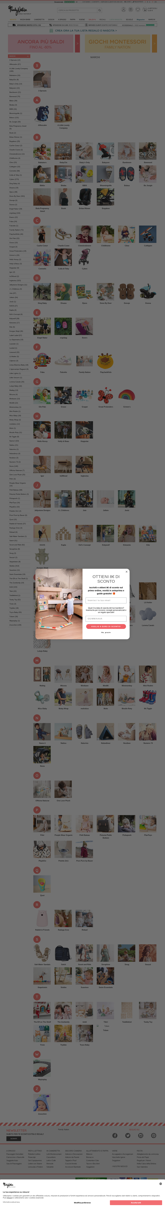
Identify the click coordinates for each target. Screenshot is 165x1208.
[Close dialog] (126, 572)
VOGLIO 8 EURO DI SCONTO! (106, 626)
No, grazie (106, 632)
